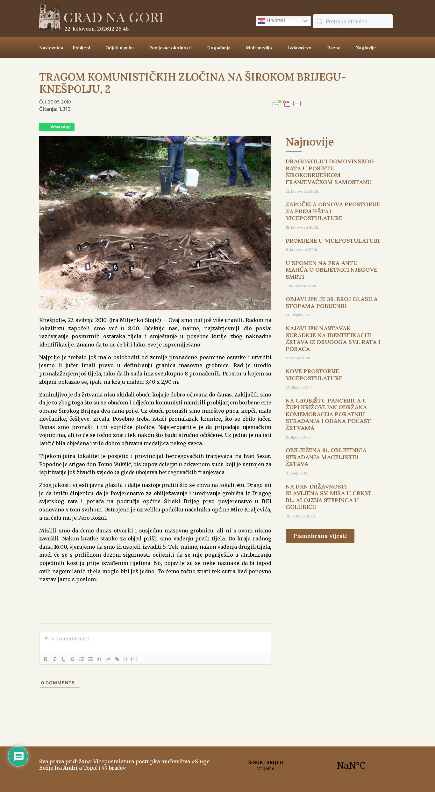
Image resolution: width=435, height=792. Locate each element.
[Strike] (72, 659)
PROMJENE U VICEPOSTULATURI (333, 240)
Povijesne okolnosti (170, 48)
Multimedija (259, 48)
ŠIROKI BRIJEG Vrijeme (308, 765)
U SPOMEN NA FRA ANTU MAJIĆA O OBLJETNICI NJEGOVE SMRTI (331, 269)
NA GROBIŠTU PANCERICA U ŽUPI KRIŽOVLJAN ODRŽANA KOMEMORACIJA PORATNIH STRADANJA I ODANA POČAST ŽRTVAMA (328, 414)
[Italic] (54, 659)
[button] (57, 127)
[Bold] (45, 659)
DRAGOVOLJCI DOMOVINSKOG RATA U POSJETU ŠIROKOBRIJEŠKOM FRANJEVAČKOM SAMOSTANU (330, 172)
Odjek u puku (119, 48)
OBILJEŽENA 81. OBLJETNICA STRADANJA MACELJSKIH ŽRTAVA (326, 456)
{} (125, 658)
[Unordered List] (90, 659)
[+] (134, 658)
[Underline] (63, 659)
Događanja (219, 48)
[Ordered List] (81, 659)
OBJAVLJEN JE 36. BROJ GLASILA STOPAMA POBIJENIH (332, 302)
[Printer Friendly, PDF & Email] (286, 106)
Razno (334, 48)
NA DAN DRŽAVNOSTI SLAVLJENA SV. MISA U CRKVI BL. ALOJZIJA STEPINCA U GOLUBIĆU (328, 497)
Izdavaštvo (299, 48)
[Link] (117, 659)
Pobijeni (81, 48)
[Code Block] (108, 659)
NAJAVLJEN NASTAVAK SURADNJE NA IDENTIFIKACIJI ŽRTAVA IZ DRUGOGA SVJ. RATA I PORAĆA (333, 339)
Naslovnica (51, 48)
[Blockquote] (99, 659)
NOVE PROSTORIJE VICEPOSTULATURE (314, 374)
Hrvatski (275, 20)
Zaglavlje (366, 48)
